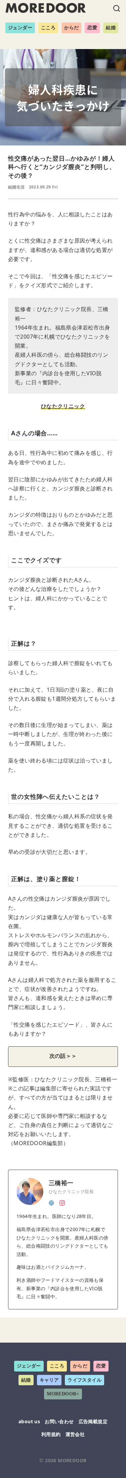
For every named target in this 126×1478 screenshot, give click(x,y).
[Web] (51, 1202)
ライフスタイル (84, 1380)
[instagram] (62, 1202)
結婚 (111, 27)
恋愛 (92, 27)
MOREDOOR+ (63, 1393)
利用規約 (51, 1434)
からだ (71, 27)
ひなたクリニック (63, 406)
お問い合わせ (59, 1421)
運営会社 (75, 1434)
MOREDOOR (72, 1460)
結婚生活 (16, 187)
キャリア (49, 1380)
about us (29, 1421)
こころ (48, 27)
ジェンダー (20, 27)
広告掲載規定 (93, 1421)
